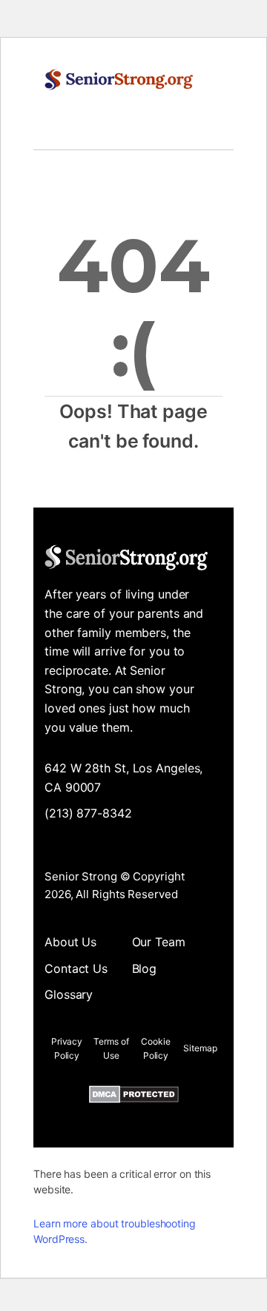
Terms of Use (110, 1048)
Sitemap (200, 1048)
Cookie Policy (155, 1048)
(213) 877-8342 (88, 813)
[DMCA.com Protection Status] (134, 1097)
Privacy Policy (66, 1048)
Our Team (158, 941)
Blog (144, 968)
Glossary (68, 994)
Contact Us (76, 968)
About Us (70, 941)
